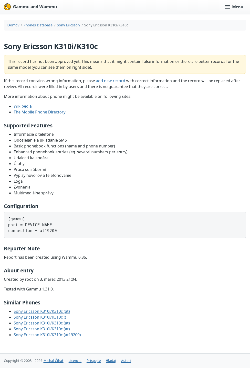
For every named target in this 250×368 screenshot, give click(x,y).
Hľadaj (111, 360)
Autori (126, 360)
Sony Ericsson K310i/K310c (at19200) (47, 334)
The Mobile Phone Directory (39, 112)
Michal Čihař (53, 360)
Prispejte (94, 360)
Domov (13, 25)
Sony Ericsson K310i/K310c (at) (42, 311)
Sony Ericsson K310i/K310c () (40, 317)
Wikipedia (23, 106)
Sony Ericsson (68, 25)
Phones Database (37, 25)
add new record (110, 80)
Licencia (75, 360)
